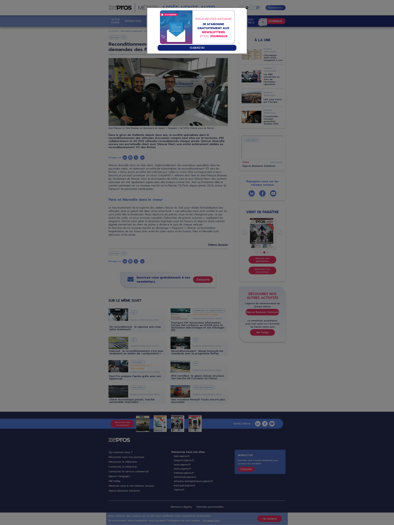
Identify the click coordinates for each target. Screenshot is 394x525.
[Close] (247, 8)
